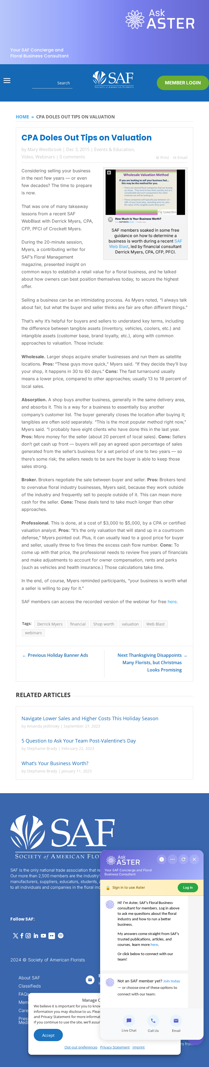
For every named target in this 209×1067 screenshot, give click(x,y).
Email (182, 157)
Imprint (139, 1047)
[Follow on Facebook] (22, 936)
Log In (188, 887)
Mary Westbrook (44, 149)
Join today (171, 981)
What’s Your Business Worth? (54, 763)
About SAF (29, 978)
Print (162, 157)
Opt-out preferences (80, 1047)
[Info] (162, 859)
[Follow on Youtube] (43, 936)
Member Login (183, 82)
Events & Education (114, 149)
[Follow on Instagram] (28, 936)
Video (27, 157)
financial (78, 624)
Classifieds (30, 986)
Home (22, 117)
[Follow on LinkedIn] (35, 936)
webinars (33, 632)
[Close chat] (194, 859)
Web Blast (155, 624)
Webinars (45, 157)
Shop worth (103, 624)
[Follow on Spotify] (60, 936)
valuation (130, 624)
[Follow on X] (15, 936)
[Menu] (172, 859)
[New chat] (183, 859)
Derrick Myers (50, 624)
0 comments (72, 157)
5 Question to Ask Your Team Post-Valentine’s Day (78, 740)
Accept (48, 1035)
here (172, 601)
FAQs (24, 994)
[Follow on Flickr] (51, 936)
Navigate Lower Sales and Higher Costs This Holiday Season (89, 718)
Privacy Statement (115, 1047)
